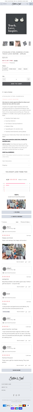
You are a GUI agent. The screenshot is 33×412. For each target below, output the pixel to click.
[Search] (27, 3)
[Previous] (3, 24)
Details (16, 60)
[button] (8, 63)
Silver (5, 69)
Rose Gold (12, 69)
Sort (17, 222)
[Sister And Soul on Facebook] (14, 395)
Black (25, 69)
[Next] (29, 24)
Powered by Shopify (16, 401)
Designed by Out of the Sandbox (22, 400)
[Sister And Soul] (16, 3)
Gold (19, 69)
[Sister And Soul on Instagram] (16, 395)
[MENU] (1, 3)
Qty (3, 76)
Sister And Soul (10, 400)
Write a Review (20, 217)
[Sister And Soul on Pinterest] (19, 395)
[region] (16, 204)
